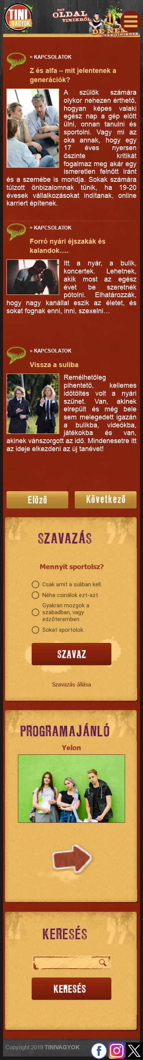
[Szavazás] (71, 654)
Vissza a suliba (54, 365)
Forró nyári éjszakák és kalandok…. (68, 245)
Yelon (71, 747)
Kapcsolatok (52, 56)
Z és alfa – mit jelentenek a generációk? (73, 75)
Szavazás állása (71, 684)
